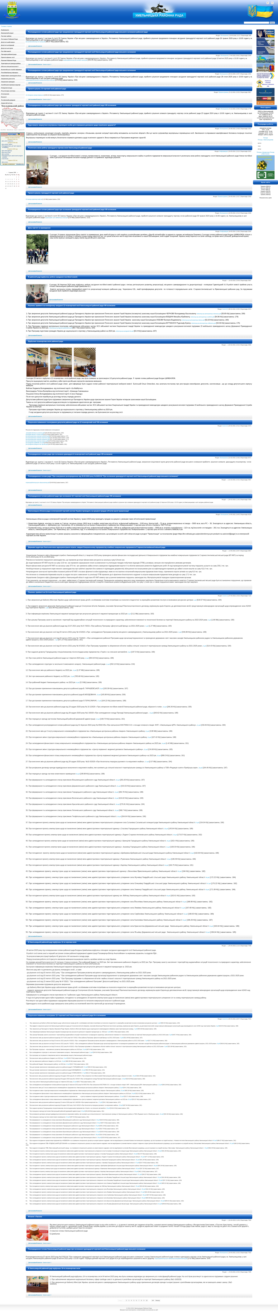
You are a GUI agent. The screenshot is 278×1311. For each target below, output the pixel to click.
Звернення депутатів (8, 79)
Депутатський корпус (8, 42)
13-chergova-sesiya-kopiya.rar (35, 95)
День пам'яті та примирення (39, 228)
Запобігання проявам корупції (10, 85)
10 (146, 1300)
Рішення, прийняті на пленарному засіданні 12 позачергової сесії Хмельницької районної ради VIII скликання (71, 305)
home (267, 3)
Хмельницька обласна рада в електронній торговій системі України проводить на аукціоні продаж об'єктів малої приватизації (78, 511)
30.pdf (118, 780)
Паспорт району (6, 36)
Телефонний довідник (8, 100)
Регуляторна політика (8, 91)
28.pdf (200, 768)
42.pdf (192, 853)
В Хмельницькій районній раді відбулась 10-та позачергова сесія (54, 1268)
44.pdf (166, 865)
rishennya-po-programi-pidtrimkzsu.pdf (60, 328)
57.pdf (142, 1192)
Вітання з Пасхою (35, 1217)
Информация (223, 151)
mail (272, 3)
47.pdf (209, 883)
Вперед (158, 1300)
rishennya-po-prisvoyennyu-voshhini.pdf (202, 317)
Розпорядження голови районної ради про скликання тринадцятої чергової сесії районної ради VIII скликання (72, 105)
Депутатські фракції (7, 45)
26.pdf (159, 755)
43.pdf (169, 859)
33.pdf (116, 798)
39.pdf (175, 835)
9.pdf (129, 652)
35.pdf (116, 810)
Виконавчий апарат (7, 33)
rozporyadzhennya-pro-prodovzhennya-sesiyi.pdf (40, 80)
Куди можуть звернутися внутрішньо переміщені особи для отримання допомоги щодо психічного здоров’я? (72, 125)
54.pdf (211, 926)
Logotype (12, 10)
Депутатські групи (7, 48)
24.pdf (163, 743)
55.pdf (208, 932)
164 (153, 1300)
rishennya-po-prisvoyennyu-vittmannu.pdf (203, 323)
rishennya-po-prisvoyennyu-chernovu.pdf (209, 314)
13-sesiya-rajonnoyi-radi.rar (34, 199)
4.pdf (209, 620)
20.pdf (98, 719)
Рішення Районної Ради (8, 60)
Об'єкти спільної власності (9, 66)
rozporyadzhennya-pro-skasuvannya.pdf (38, 482)
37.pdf (197, 822)
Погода (265, 138)
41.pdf (168, 847)
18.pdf (165, 707)
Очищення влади (6, 88)
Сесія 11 (225, 596)
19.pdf (151, 713)
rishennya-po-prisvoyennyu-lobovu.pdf (193, 320)
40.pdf (168, 841)
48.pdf (207, 889)
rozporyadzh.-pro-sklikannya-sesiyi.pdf (56, 217)
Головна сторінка (6, 26)
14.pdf (77, 682)
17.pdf (99, 701)
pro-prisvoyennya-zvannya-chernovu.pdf (38, 438)
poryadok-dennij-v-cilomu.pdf (34, 434)
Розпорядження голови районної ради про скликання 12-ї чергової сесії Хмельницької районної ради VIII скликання (74, 496)
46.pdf (207, 877)
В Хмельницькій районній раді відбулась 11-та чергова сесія (52, 942)
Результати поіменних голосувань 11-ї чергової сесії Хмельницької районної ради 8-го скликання (67, 1015)
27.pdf (147, 761)
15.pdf (101, 688)
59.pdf (143, 1198)
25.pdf (146, 749)
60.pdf (163, 1201)
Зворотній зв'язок (6, 103)
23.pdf (149, 737)
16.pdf (99, 694)
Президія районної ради (8, 54)
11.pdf (108, 664)
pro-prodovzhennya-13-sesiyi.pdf (35, 42)
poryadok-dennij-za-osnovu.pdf (35, 433)
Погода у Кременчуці (263, 152)
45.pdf (179, 871)
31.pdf (119, 786)
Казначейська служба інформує (11, 69)
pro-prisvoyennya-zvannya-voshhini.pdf (37, 436)
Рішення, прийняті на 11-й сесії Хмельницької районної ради (52, 592)
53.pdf (184, 920)
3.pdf (129, 614)
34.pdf (118, 804)
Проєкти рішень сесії (7, 57)
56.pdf (144, 1189)
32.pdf (116, 792)
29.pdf (78, 774)
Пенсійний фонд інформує (9, 72)
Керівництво (5, 30)
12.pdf (74, 670)
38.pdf (166, 829)
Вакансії (3, 97)
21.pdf (199, 725)
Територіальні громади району (11, 63)
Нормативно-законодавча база (11, 75)
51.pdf (183, 908)
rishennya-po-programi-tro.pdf (125, 331)
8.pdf (204, 646)
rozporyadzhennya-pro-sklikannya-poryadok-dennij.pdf (171, 1258)
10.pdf (87, 658)
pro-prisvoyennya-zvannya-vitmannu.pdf (38, 439)
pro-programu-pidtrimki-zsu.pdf (35, 442)
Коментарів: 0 (47, 64)
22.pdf (147, 731)
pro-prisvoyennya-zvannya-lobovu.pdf (37, 441)
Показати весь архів (266, 197)
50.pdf (184, 902)
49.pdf (168, 896)
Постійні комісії (6, 51)
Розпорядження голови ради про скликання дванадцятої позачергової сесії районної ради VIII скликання (70, 454)
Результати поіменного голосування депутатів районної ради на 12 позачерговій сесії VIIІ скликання (68, 422)
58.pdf (144, 1195)
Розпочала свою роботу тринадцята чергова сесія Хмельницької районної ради (60, 148)
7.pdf (56, 640)
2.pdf (47, 608)
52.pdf (185, 914)
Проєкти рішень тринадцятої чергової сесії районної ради (51, 193)
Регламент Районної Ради (9, 39)
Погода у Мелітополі (267, 153)
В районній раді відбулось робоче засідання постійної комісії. (53, 277)
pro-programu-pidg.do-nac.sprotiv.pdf (37, 444)
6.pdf (180, 632)
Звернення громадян (8, 82)
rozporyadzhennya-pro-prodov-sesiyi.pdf (75, 60)
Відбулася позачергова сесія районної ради (45, 341)
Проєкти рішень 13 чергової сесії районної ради (47, 89)
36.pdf (119, 816)
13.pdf (72, 676)
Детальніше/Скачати (35, 46)
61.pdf (160, 1204)
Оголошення (5, 94)
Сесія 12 (225, 309)
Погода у (265, 140)
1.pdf (195, 600)
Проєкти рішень (223, 92)
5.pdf (146, 626)
